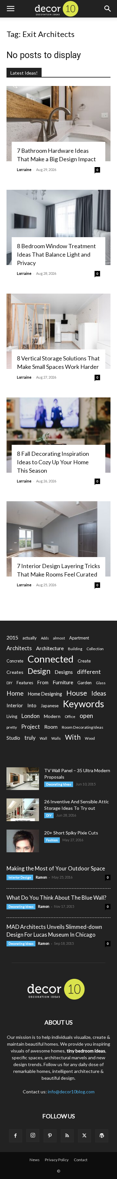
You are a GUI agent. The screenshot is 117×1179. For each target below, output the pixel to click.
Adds (45, 638)
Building (75, 649)
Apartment (79, 637)
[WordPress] (101, 1135)
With (73, 737)
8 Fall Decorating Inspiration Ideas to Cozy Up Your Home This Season (53, 462)
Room (51, 727)
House (76, 692)
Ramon (41, 877)
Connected (50, 658)
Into (31, 705)
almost (59, 638)
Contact (80, 1159)
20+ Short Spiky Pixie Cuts (71, 832)
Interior (14, 705)
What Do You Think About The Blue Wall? (56, 897)
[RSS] (67, 1135)
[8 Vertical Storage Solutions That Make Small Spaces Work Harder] (58, 331)
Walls (56, 738)
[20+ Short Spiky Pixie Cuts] (22, 841)
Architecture (50, 648)
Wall (43, 738)
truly (29, 738)
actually (29, 637)
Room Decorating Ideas (82, 727)
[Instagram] (32, 1135)
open (86, 715)
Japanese (49, 705)
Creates (14, 672)
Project (30, 726)
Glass (101, 683)
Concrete (14, 661)
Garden (84, 682)
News (35, 1159)
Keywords (83, 703)
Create (84, 660)
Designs (64, 672)
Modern (52, 716)
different (89, 671)
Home (15, 693)
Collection (95, 649)
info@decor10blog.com (71, 1091)
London (30, 715)
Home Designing (45, 694)
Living (11, 716)
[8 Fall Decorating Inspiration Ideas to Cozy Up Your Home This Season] (58, 435)
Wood (90, 738)
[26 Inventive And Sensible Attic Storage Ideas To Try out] (22, 809)
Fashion (52, 840)
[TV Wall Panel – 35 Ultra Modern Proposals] (22, 778)
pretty (11, 727)
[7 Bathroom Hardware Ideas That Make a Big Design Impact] (58, 123)
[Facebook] (15, 1135)
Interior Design (19, 877)
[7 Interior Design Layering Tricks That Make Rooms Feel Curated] (58, 539)
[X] (84, 1135)
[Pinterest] (50, 1135)
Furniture (63, 682)
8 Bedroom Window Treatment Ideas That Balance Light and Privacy (56, 254)
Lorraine (24, 169)
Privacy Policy (57, 1159)
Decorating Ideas (58, 784)
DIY (9, 682)
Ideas (98, 693)
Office (70, 716)
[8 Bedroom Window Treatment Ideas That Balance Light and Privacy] (58, 227)
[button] (10, 9)
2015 (12, 637)
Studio (13, 738)
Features (25, 682)
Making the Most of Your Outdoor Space (55, 868)
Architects (19, 648)
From (42, 682)
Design (39, 671)
